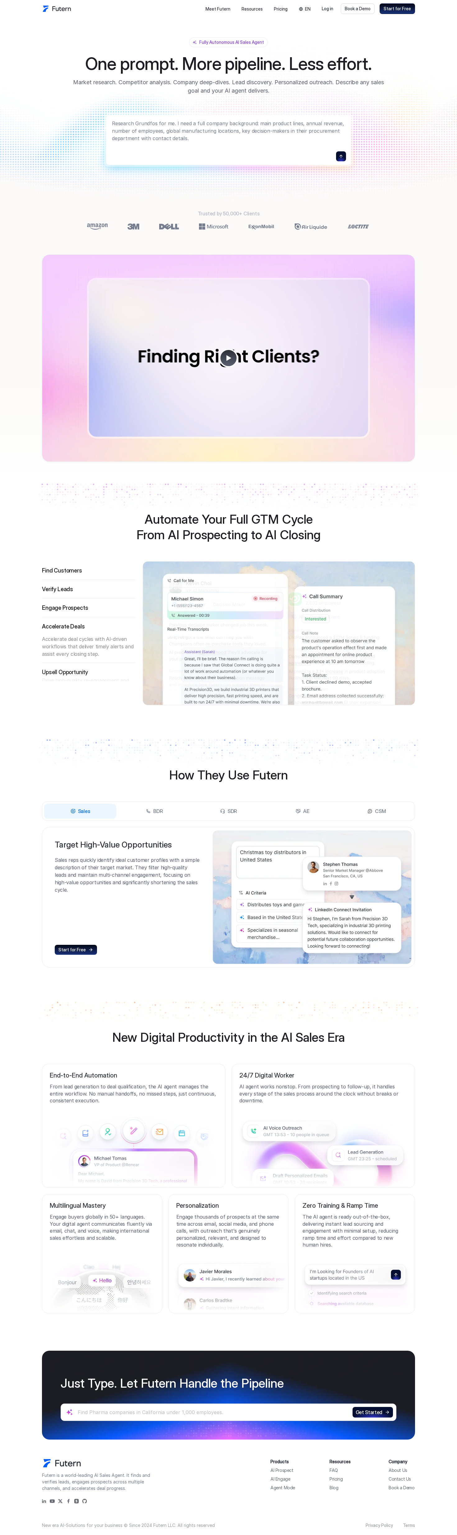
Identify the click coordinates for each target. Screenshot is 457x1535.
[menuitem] (217, 9)
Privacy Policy (379, 1525)
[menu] (234, 9)
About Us (398, 1470)
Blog (334, 1487)
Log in (327, 8)
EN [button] (308, 8)
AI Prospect (281, 1470)
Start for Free (397, 8)
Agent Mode (282, 1487)
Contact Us (400, 1479)
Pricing (281, 8)
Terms (409, 1525)
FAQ (334, 1470)
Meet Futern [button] (217, 8)
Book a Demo (358, 8)
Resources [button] (252, 8)
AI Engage (280, 1479)
